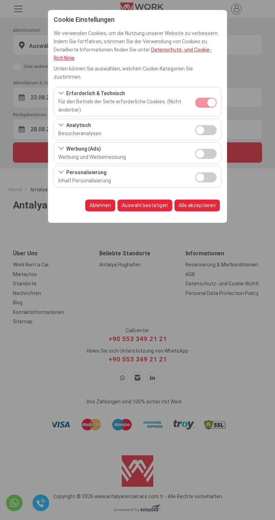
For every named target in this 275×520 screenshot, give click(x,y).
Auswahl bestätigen (145, 205)
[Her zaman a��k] (206, 102)
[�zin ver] (206, 129)
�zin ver (206, 130)
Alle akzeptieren (197, 205)
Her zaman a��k (206, 103)
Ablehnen (100, 205)
